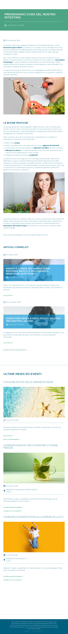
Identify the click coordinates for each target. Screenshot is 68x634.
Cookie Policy (38, 631)
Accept (27, 631)
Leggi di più (7, 295)
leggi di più (7, 436)
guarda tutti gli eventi (12, 511)
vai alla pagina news (11, 439)
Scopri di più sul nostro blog (14, 350)
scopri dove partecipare (12, 507)
